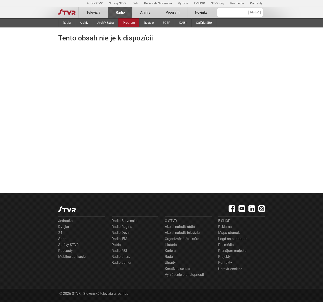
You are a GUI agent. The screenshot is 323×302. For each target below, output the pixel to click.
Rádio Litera (121, 257)
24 (60, 233)
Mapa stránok (229, 233)
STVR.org (218, 3)
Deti (136, 3)
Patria (116, 245)
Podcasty (65, 251)
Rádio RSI (119, 251)
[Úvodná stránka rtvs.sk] (67, 12)
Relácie (149, 22)
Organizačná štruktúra (182, 239)
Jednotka (65, 221)
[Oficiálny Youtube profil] (242, 208)
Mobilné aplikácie (71, 257)
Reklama (225, 227)
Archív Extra (105, 22)
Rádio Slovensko (125, 221)
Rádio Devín (121, 233)
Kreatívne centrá (177, 269)
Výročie (183, 3)
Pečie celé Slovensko (158, 3)
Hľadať (254, 12)
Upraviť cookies (230, 269)
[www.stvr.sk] (67, 209)
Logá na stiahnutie (232, 239)
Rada (169, 257)
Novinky (201, 12)
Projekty (224, 257)
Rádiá (67, 22)
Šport (62, 239)
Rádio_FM (119, 239)
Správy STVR (118, 3)
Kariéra (170, 251)
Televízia (93, 12)
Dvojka (63, 227)
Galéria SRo (204, 22)
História (171, 245)
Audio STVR (95, 3)
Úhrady (170, 262)
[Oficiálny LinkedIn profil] (251, 208)
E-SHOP (200, 3)
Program (129, 22)
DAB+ (183, 22)
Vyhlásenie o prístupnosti (184, 275)
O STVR (171, 221)
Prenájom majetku (232, 251)
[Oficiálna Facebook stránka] (232, 208)
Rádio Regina (122, 227)
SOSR (166, 22)
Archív (84, 22)
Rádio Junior (121, 262)
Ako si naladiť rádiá (180, 227)
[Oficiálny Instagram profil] (261, 208)
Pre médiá (237, 3)
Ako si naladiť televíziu (182, 233)
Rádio (120, 12)
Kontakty (256, 3)
